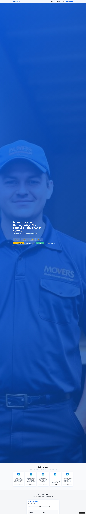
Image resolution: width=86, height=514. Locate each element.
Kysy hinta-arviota (50, 243)
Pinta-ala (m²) (31, 512)
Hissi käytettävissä (52, 506)
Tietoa (63, 1)
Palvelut (52, 1)
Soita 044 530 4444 (19, 243)
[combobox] (43, 506)
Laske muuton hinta (30, 243)
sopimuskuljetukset (18, 236)
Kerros (44, 512)
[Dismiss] (84, 512)
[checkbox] (48, 506)
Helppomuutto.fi (16, 1)
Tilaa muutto (40, 243)
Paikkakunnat (57, 1)
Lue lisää (18, 484)
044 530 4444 (70, 1)
